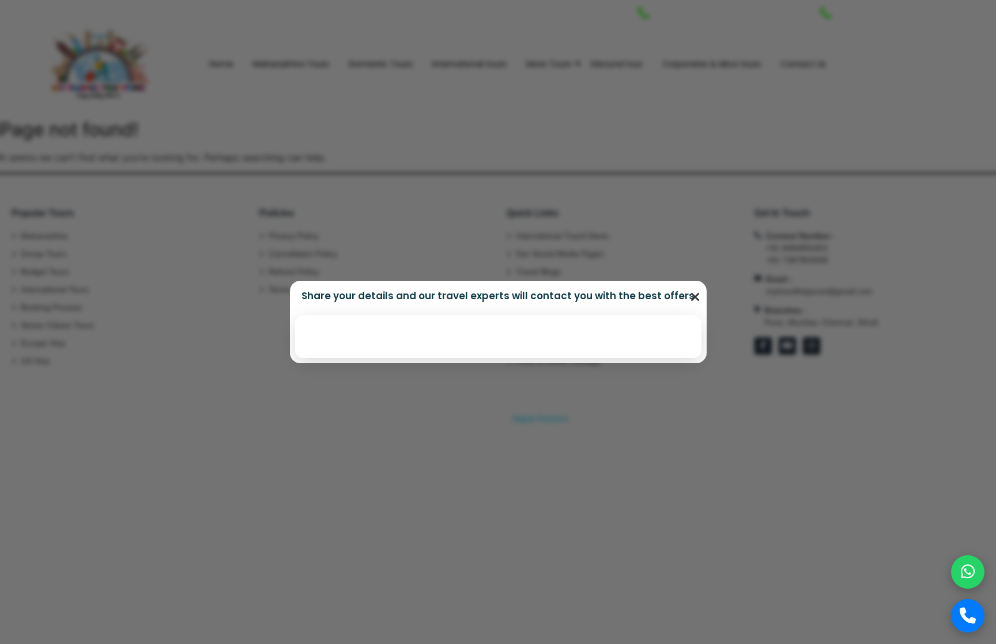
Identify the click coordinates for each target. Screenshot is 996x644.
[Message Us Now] (967, 572)
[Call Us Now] (967, 615)
